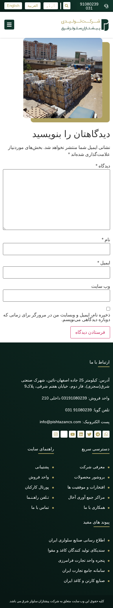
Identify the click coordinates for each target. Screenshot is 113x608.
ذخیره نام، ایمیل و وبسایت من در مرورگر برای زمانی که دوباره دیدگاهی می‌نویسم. (56, 317)
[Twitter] (89, 434)
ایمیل (103, 263)
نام (106, 239)
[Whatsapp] (106, 434)
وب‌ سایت (100, 286)
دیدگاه (103, 166)
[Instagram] (55, 434)
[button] (66, 5)
